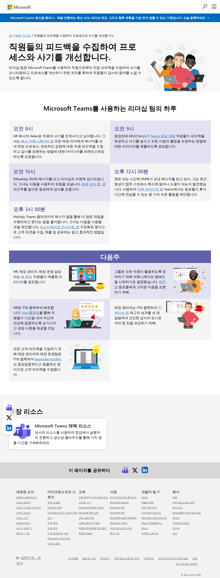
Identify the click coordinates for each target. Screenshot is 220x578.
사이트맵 (73, 558)
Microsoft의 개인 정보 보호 (187, 512)
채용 (175, 497)
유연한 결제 (53, 543)
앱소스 (144, 528)
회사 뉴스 (178, 507)
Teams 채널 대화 (162, 136)
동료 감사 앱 (91, 184)
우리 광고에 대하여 (186, 564)
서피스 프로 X (23, 512)
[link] (125, 470)
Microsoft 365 (117, 512)
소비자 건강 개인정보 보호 (173, 558)
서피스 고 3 (22, 517)
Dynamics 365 (117, 507)
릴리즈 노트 (89, 558)
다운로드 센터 (54, 507)
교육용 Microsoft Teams (91, 507)
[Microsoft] (19, 7)
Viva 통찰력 (30, 312)
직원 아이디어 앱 (150, 189)
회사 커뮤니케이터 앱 (37, 141)
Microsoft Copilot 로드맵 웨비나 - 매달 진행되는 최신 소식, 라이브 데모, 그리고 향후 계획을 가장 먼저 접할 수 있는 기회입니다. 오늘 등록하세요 (108, 18)
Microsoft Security (119, 502)
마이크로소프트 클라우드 (123, 497)
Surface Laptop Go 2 (26, 497)
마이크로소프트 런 (151, 512)
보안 (175, 533)
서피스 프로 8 (23, 502)
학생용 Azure (85, 533)
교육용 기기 (85, 502)
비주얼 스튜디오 (150, 533)
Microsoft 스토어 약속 (58, 538)
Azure (144, 497)
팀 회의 (26, 276)
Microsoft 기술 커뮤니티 (154, 517)
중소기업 (114, 533)
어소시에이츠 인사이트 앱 (59, 227)
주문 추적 (52, 523)
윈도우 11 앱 (22, 533)
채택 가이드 (23, 35)
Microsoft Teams (118, 523)
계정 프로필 (53, 502)
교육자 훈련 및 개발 (89, 523)
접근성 (176, 528)
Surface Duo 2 (23, 523)
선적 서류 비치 (149, 507)
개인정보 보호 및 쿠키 (126, 558)
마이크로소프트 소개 (183, 502)
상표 (194, 558)
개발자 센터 (147, 502)
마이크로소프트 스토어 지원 (62, 512)
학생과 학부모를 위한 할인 (93, 528)
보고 (49, 517)
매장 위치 (52, 528)
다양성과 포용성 (181, 523)
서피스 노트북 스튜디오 (28, 507)
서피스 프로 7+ (24, 528)
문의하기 (105, 558)
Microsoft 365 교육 (88, 512)
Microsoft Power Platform (123, 517)
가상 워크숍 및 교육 (57, 533)
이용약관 (149, 558)
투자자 (176, 517)
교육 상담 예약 (86, 517)
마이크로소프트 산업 (121, 528)
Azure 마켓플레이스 (151, 523)
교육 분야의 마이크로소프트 (93, 497)
